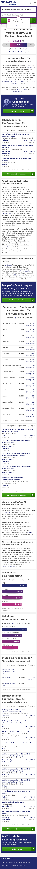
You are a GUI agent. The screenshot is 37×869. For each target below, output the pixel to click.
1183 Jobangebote (30, 360)
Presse (11, 862)
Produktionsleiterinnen (9, 81)
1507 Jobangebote (30, 324)
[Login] (31, 3)
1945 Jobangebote (30, 330)
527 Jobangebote (30, 336)
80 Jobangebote (30, 391)
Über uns (4, 862)
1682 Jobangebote (31, 678)
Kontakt (13, 865)
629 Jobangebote (30, 403)
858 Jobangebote (30, 397)
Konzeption (5, 247)
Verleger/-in (7, 677)
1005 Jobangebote (30, 409)
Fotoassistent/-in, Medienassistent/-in (9, 671)
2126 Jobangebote (30, 379)
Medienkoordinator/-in (9, 684)
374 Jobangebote (30, 354)
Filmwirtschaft (19, 275)
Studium (30, 532)
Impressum (21, 865)
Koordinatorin (6, 213)
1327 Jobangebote (30, 373)
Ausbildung (6, 512)
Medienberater (18, 91)
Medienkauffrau (21, 89)
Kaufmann (8, 265)
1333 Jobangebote (30, 342)
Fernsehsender (25, 271)
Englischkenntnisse (8, 566)
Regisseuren (22, 81)
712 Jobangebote (30, 415)
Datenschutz (5, 865)
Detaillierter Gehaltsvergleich (19, 52)
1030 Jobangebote (30, 385)
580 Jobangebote (30, 367)
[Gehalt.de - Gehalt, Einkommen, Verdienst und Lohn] (8, 3)
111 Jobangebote (30, 348)
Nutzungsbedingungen (22, 862)
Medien (29, 67)
